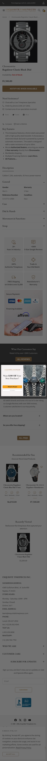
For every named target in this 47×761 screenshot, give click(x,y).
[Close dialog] (44, 366)
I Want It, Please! (12, 387)
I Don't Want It (12, 390)
